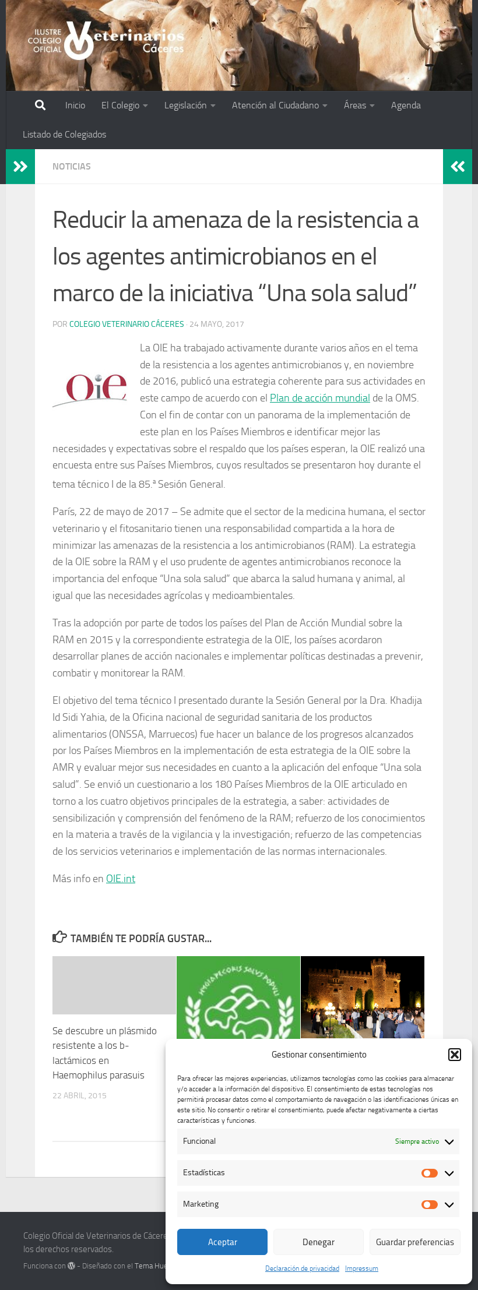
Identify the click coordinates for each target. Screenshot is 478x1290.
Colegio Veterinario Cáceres (126, 324)
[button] (455, 1054)
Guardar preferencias (415, 1242)
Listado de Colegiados (64, 134)
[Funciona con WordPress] (71, 1266)
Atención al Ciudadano (275, 105)
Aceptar (222, 1242)
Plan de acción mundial (320, 398)
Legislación (185, 105)
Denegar (319, 1242)
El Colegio (120, 105)
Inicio (75, 105)
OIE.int (120, 878)
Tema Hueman (158, 1265)
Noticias (71, 166)
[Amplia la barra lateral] (20, 166)
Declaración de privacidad (302, 1268)
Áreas (355, 105)
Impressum (361, 1268)
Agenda (406, 105)
